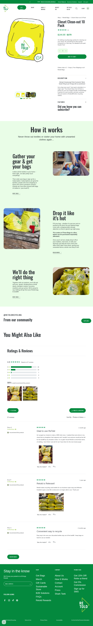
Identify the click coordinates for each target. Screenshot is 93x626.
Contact (58, 583)
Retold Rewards (43, 600)
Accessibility (59, 620)
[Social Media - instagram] (9, 600)
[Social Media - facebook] (5, 600)
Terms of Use (28, 620)
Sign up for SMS (79, 590)
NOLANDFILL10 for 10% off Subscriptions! (49, 1)
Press (57, 590)
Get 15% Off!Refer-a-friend (80, 577)
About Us (57, 8)
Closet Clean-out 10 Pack (78, 17)
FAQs (38, 596)
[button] (63, 30)
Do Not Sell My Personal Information (80, 620)
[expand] (85, 102)
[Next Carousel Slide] (63, 2)
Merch (39, 579)
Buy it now (72, 62)
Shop (32, 7)
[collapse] (85, 78)
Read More (56, 252)
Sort (68, 417)
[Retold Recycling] (6, 8)
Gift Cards (41, 583)
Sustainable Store (41, 588)
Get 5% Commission (80, 583)
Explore (86, 321)
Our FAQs (16, 193)
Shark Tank (60, 594)
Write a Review (79, 411)
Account (59, 586)
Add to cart (72, 57)
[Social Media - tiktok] (13, 600)
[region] (22, 391)
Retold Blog (69, 8)
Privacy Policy (43, 620)
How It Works (43, 8)
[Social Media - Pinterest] (17, 600)
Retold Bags (65, 17)
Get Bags (21, 8)
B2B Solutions (42, 593)
